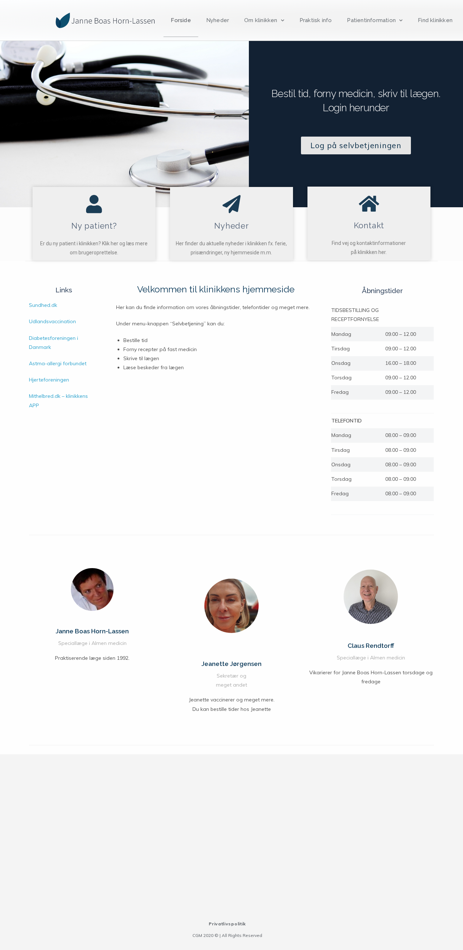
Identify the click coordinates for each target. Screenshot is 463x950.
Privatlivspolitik (227, 923)
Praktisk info (316, 20)
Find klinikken (435, 20)
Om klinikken (260, 20)
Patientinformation (371, 20)
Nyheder (217, 20)
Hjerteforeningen (49, 379)
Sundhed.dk (43, 305)
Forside (181, 20)
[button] (356, 145)
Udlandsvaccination (52, 321)
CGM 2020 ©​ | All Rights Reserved (227, 935)
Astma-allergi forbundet (57, 363)
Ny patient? (94, 225)
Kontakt (369, 225)
